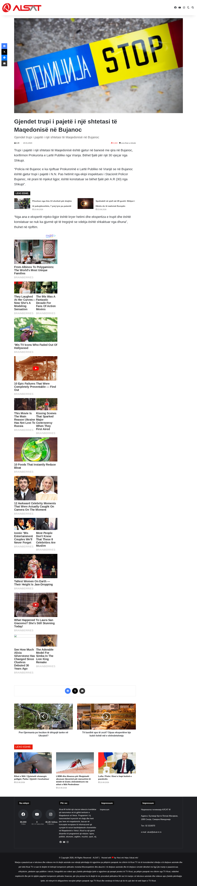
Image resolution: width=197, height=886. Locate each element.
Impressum (104, 809)
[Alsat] (21, 7)
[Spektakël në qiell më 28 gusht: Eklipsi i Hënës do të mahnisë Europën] (85, 203)
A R (17, 143)
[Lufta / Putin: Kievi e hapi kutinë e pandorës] (117, 762)
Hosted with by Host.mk (112, 858)
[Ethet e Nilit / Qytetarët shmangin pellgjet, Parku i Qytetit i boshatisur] (33, 762)
